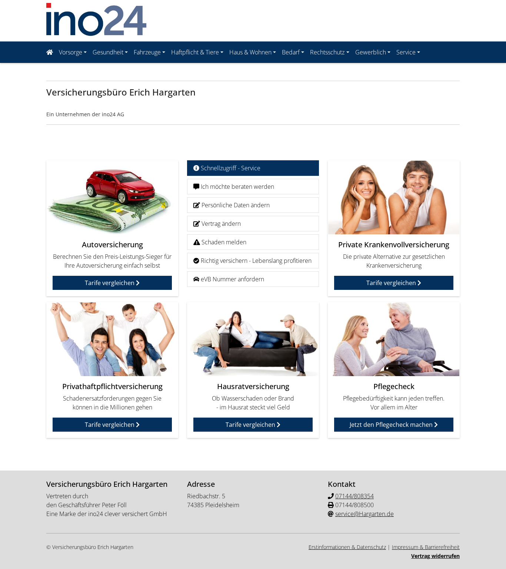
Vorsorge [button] (70, 52)
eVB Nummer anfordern (231, 279)
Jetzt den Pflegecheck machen (392, 425)
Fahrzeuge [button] (147, 52)
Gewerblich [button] (370, 52)
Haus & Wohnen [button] (250, 52)
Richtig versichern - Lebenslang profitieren (255, 261)
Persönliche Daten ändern (235, 205)
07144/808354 (354, 496)
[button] (51, 52)
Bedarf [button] (291, 52)
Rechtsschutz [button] (327, 52)
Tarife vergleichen (110, 283)
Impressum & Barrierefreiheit (426, 546)
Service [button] (406, 52)
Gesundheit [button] (108, 52)
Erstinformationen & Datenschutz (347, 546)
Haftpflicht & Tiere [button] (195, 52)
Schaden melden (223, 242)
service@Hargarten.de (364, 514)
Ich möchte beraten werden (236, 187)
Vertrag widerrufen (435, 555)
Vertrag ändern (220, 224)
